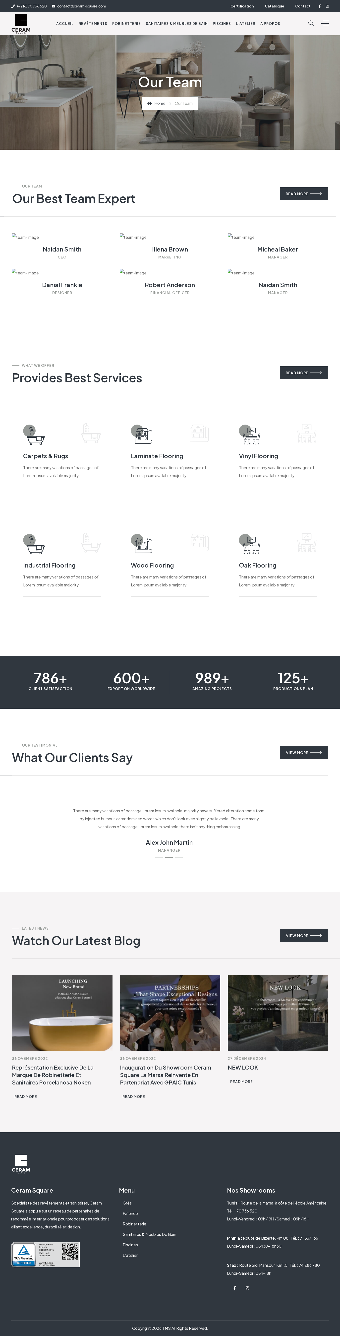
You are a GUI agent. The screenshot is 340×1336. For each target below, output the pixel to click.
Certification (242, 6)
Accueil (65, 23)
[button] (159, 857)
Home (160, 103)
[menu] (325, 23)
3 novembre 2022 (30, 1058)
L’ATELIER (245, 23)
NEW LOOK (243, 1067)
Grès (127, 1203)
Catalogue (274, 6)
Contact (303, 6)
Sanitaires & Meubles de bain (177, 23)
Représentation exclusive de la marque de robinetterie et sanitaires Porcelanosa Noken (53, 1075)
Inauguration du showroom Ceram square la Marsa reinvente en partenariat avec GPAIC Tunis (165, 1075)
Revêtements (93, 23)
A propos (270, 23)
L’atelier (130, 1255)
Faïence (130, 1213)
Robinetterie (126, 23)
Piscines (222, 23)
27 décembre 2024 (247, 1058)
